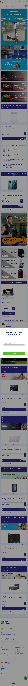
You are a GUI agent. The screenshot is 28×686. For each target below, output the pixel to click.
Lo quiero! (14, 353)
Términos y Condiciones (20, 349)
